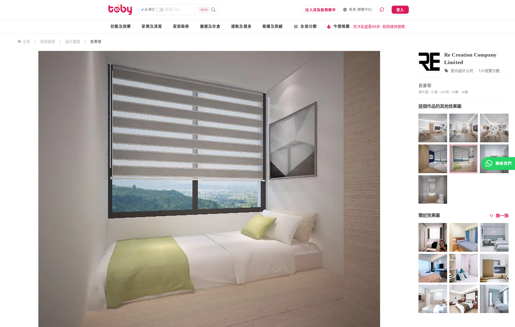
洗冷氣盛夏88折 (366, 26)
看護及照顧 (272, 26)
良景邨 (95, 41)
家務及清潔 (152, 26)
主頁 (26, 42)
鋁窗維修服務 (393, 26)
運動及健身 (241, 26)
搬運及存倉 (210, 26)
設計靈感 (72, 41)
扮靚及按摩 (121, 26)
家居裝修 (181, 26)
